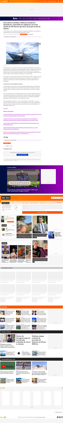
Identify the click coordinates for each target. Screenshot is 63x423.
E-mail (58, 1)
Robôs (17, 370)
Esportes (23, 378)
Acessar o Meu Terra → (15, 197)
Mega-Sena (6, 324)
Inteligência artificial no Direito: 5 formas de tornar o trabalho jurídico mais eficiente (7, 346)
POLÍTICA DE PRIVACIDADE (40, 417)
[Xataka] (6, 137)
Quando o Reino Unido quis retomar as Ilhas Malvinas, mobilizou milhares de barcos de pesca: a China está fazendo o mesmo (42, 353)
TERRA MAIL (45, 1)
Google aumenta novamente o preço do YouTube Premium (7, 372)
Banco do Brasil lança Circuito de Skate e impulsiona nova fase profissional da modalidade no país (26, 381)
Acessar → (13, 225)
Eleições (38, 324)
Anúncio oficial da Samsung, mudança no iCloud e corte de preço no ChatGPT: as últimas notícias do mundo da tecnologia (26, 353)
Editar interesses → (60, 202)
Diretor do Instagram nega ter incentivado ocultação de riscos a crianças (23, 340)
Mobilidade (22, 324)
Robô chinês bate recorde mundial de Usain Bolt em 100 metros (23, 373)
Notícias (8, 188)
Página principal (6, 1)
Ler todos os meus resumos (42, 212)
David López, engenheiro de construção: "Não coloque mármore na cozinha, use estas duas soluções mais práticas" (42, 381)
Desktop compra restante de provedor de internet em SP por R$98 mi (39, 340)
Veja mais (5, 108)
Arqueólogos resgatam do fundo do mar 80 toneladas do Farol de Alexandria (10, 381)
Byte (1, 343)
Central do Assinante (52, 1)
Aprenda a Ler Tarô (10, 221)
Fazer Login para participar (22, 154)
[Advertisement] (55, 353)
